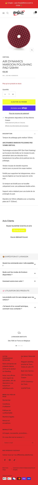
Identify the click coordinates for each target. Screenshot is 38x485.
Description (7, 133)
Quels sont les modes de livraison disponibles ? (15, 273)
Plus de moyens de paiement (19, 113)
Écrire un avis (19, 230)
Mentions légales (8, 417)
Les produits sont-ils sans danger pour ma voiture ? (18, 298)
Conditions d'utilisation (6, 405)
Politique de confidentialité (7, 411)
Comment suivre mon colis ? (13, 281)
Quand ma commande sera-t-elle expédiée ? (18, 264)
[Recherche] (7, 13)
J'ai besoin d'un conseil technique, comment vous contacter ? (15, 307)
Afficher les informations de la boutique (16, 126)
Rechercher (6, 400)
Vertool (6, 57)
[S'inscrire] (32, 442)
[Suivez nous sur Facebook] (5, 460)
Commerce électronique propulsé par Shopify (24, 469)
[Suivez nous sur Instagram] (9, 460)
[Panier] (34, 13)
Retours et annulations (6, 422)
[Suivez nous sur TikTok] (14, 460)
